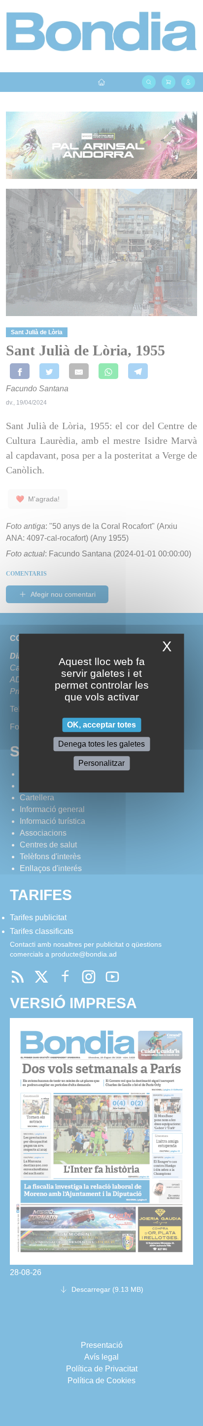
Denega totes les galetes (101, 744)
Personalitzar (101, 763)
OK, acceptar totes (101, 725)
